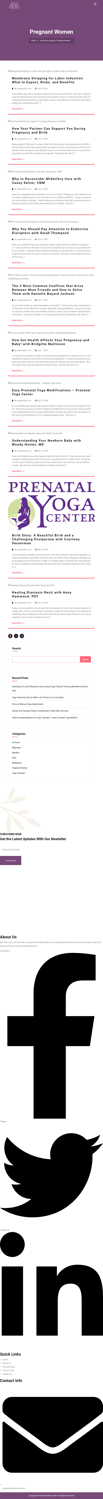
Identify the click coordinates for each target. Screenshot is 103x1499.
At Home (16, 742)
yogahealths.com (24, 88)
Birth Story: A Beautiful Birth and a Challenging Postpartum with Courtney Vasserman (46, 539)
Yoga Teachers (18, 773)
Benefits (15, 752)
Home (33, 41)
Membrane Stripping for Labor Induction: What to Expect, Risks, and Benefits (48, 80)
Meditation (17, 763)
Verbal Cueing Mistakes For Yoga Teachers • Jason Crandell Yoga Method (44, 717)
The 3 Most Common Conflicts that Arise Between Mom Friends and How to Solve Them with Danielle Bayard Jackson (48, 290)
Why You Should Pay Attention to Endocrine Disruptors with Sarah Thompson (50, 231)
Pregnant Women (19, 768)
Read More (17, 109)
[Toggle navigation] (95, 4)
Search (16, 648)
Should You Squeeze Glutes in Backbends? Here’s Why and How (40, 711)
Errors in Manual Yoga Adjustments (27, 704)
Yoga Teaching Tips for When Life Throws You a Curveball (38, 697)
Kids (14, 758)
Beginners (16, 747)
